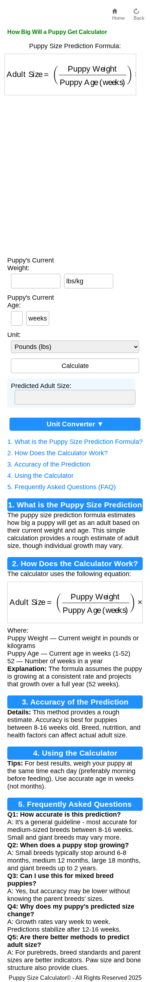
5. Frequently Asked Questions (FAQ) (61, 487)
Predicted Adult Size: (41, 386)
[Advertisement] (75, 174)
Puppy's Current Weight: (30, 264)
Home (118, 16)
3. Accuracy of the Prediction (48, 464)
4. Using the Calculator (40, 475)
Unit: (14, 334)
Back (139, 16)
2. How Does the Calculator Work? (57, 453)
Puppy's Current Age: (30, 301)
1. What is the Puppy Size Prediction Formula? (75, 441)
